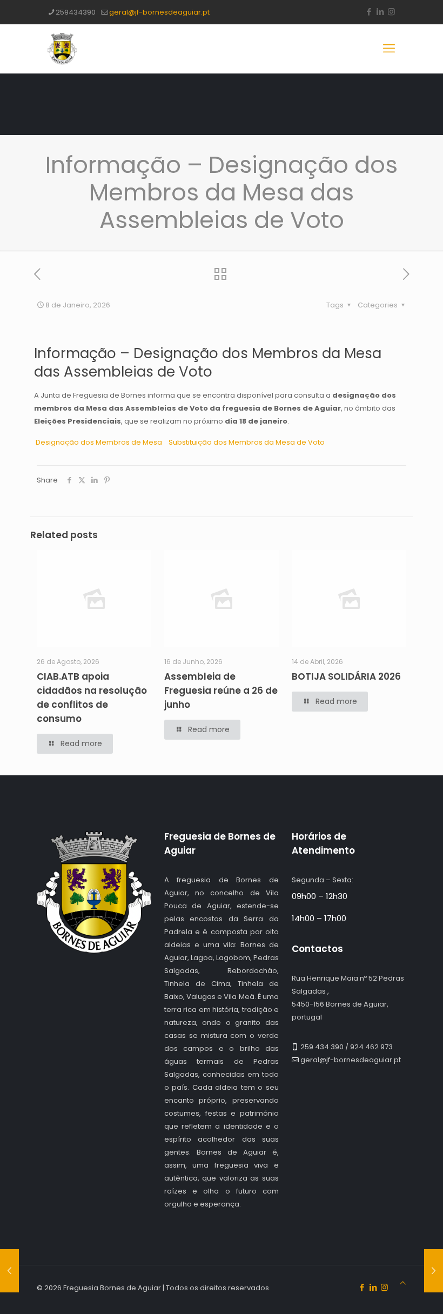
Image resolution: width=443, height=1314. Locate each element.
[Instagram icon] (391, 11)
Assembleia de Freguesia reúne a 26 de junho (221, 690)
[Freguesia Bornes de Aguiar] (62, 48)
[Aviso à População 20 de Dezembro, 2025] (9, 1270)
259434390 (76, 12)
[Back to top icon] (402, 1283)
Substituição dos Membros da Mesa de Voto (246, 442)
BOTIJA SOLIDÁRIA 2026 (346, 676)
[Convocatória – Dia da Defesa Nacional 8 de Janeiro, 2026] (433, 1270)
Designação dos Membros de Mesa (101, 442)
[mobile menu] (389, 48)
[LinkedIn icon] (380, 11)
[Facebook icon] (369, 11)
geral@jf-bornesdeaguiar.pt (159, 12)
